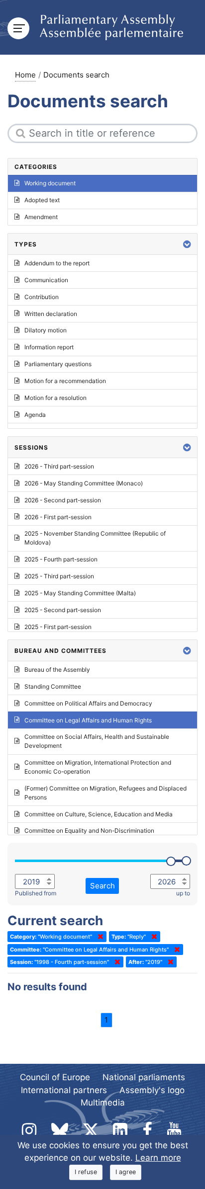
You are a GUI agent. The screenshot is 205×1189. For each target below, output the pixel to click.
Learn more (158, 1158)
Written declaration (50, 313)
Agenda (35, 414)
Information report (49, 347)
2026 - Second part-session (62, 500)
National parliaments (143, 1077)
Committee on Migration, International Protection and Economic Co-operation (97, 767)
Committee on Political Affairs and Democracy (88, 703)
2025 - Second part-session (62, 610)
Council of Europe (55, 1077)
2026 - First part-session (58, 517)
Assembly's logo (152, 1090)
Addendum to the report (57, 263)
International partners (64, 1090)
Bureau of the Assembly (57, 669)
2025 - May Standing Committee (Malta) (80, 593)
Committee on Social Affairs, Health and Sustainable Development (96, 741)
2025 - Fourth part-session (61, 559)
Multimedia (103, 1103)
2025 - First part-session (58, 627)
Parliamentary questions (58, 364)
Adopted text (42, 200)
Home (25, 74)
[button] (187, 244)
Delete (98, 937)
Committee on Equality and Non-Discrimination (89, 830)
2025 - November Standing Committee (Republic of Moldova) (95, 538)
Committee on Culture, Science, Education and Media (98, 814)
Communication (46, 280)
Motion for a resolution (55, 397)
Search (102, 885)
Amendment (41, 217)
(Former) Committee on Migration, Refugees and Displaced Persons (105, 793)
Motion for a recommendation (65, 381)
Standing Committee (52, 686)
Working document (50, 183)
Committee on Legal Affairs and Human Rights (88, 720)
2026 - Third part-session (59, 466)
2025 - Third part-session (59, 576)
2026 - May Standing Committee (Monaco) (83, 483)
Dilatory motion (45, 330)
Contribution (41, 297)
